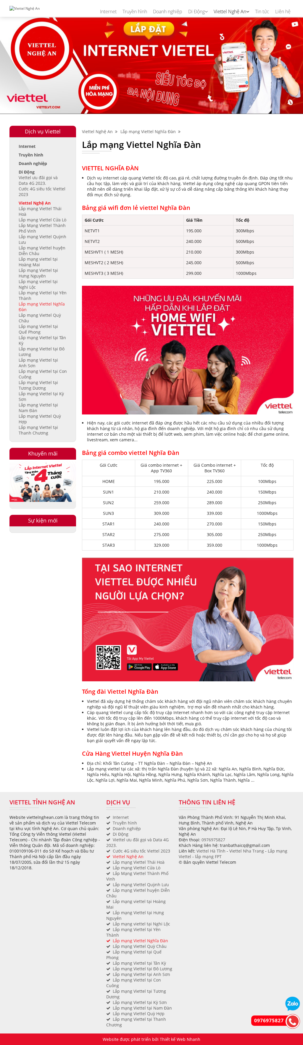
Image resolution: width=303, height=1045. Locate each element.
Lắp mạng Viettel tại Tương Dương (38, 385)
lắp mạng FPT (208, 856)
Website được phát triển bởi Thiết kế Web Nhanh (151, 1039)
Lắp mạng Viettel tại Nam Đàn (142, 1008)
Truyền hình (135, 11)
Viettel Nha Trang (246, 851)
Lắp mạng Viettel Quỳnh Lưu (141, 884)
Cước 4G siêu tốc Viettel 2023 (141, 851)
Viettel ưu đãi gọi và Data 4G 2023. (38, 180)
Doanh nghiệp (167, 11)
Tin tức (262, 11)
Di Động (196, 11)
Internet (108, 11)
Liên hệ (283, 11)
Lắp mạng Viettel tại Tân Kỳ (139, 963)
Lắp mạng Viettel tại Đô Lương (142, 968)
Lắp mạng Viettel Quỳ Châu (140, 946)
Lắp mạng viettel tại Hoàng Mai (38, 261)
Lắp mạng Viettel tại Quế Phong (38, 329)
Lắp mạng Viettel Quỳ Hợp (139, 1013)
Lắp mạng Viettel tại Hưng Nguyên (38, 273)
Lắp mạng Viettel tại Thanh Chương (38, 430)
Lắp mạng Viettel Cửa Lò (42, 220)
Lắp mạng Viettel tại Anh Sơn (141, 974)
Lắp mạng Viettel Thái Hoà (139, 862)
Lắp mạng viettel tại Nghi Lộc (141, 924)
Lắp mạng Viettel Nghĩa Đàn (149, 131)
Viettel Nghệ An (230, 11)
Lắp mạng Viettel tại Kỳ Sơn (140, 1002)
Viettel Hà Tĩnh (210, 851)
